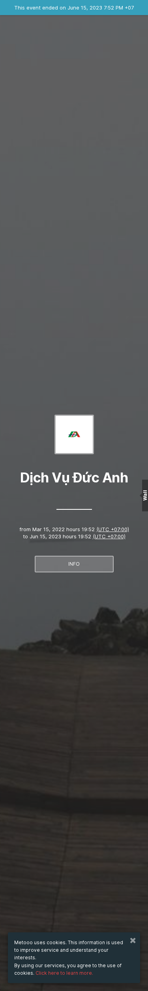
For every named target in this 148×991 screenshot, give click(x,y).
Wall (145, 495)
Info (74, 564)
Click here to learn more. (64, 973)
